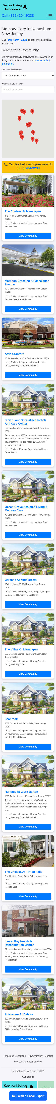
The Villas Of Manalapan (21, 649)
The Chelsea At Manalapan (23, 211)
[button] (22, 137)
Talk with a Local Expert (28, 1096)
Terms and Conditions (14, 1056)
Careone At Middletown (21, 579)
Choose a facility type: (12, 69)
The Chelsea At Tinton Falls (23, 871)
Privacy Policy (35, 1056)
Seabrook (11, 719)
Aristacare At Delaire (19, 1014)
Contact (49, 1056)
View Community (28, 236)
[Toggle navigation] (50, 15)
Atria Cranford (14, 354)
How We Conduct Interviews (28, 1061)
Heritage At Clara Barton (21, 791)
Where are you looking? (12, 84)
